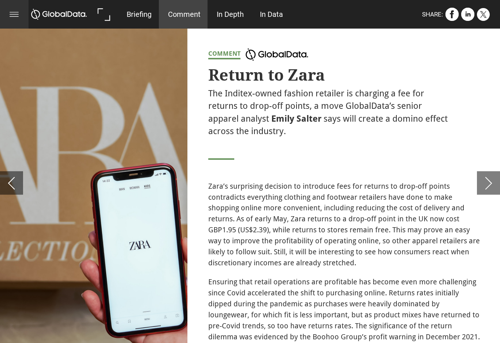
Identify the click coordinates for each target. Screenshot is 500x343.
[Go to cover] (59, 14)
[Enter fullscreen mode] (103, 14)
